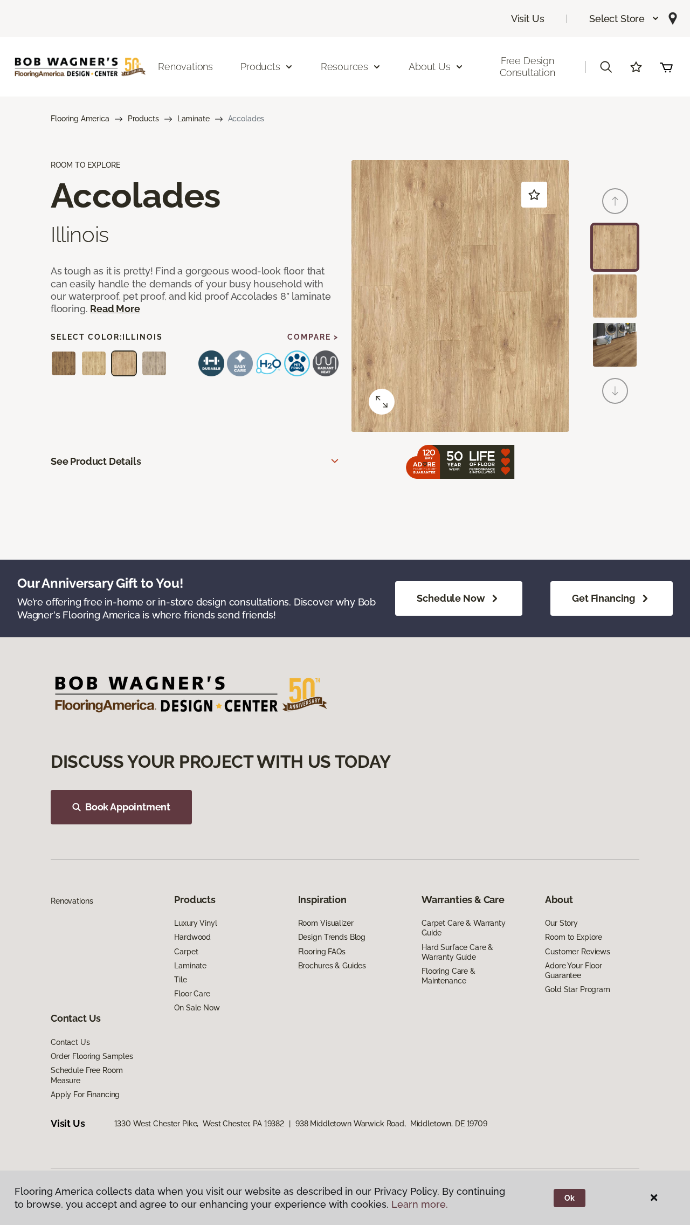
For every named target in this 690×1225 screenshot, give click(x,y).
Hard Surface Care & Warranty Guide (457, 952)
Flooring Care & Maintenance (448, 976)
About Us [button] (430, 66)
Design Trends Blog (331, 937)
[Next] (615, 391)
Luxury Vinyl (195, 923)
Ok (569, 1198)
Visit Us (527, 18)
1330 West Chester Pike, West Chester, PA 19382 (199, 1123)
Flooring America (80, 118)
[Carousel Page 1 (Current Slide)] (614, 247)
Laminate (193, 118)
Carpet (186, 951)
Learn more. (419, 1204)
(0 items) (666, 66)
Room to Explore (573, 937)
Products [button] (260, 66)
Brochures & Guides (332, 965)
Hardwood (192, 937)
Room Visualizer (326, 923)
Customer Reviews (577, 951)
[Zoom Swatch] (382, 402)
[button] (624, 18)
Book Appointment (127, 807)
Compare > (313, 337)
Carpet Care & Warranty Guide (464, 928)
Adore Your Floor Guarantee (573, 970)
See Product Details (96, 461)
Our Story (561, 923)
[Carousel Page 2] (614, 296)
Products (143, 118)
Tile (180, 979)
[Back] (615, 201)
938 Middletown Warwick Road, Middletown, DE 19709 (391, 1123)
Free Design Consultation (527, 66)
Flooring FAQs (322, 951)
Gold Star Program (577, 989)
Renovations (185, 66)
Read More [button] (115, 308)
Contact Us (70, 1042)
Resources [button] (344, 66)
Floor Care (192, 993)
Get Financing (603, 598)
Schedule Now (451, 598)
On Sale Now (196, 1007)
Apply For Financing (85, 1094)
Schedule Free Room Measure (86, 1075)
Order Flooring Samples (92, 1056)
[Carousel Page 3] (614, 344)
